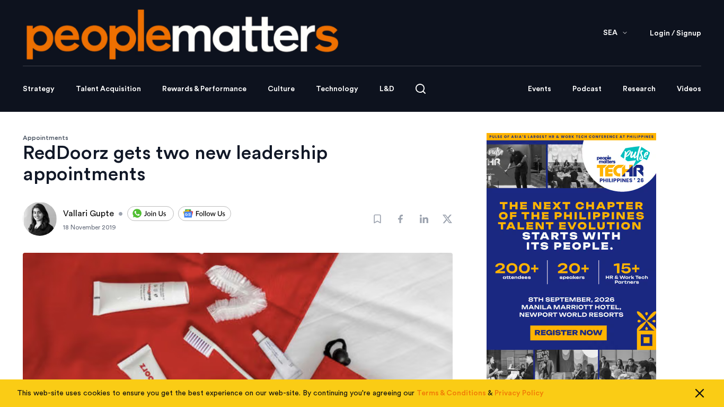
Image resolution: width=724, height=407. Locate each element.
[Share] (400, 219)
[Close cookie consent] (699, 393)
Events (539, 89)
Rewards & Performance (204, 89)
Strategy (39, 89)
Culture (281, 89)
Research (639, 89)
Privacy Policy (519, 393)
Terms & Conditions (451, 393)
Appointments (45, 138)
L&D (386, 89)
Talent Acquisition (108, 89)
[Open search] (421, 89)
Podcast (587, 89)
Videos (689, 89)
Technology (337, 89)
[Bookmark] (377, 219)
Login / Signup (675, 33)
